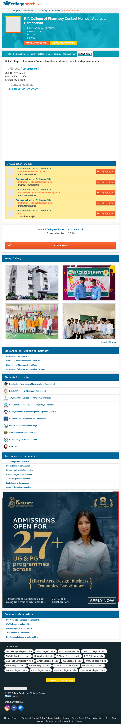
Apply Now (60, 245)
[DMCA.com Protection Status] (11, 696)
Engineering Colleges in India (19, 651)
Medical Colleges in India (65, 670)
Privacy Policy (78, 718)
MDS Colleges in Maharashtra (18, 633)
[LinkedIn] (21, 708)
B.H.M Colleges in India (39, 665)
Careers (79, 721)
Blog (108, 718)
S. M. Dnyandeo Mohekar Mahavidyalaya (26, 405)
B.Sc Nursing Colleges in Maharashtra (22, 637)
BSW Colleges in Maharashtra (18, 624)
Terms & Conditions (95, 718)
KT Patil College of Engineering (22, 419)
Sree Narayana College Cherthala (23, 432)
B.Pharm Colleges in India (68, 656)
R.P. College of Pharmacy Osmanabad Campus (25, 369)
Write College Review (63, 43)
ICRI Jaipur (14, 446)
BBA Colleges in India (45, 651)
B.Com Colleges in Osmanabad (18, 487)
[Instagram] (7, 708)
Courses (26, 718)
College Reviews (62, 718)
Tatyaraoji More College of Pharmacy (24, 398)
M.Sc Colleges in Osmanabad (18, 479)
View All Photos (108, 342)
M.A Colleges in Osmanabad (17, 461)
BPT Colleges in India (15, 665)
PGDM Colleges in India (16, 670)
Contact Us (51, 721)
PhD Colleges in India (40, 670)
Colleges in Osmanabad (22, 10)
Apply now (107, 172)
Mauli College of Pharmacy (20, 426)
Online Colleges (46, 718)
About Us (16, 718)
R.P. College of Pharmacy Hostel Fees (21, 365)
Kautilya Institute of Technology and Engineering (29, 412)
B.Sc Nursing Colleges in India (19, 661)
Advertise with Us (66, 721)
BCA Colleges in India (93, 656)
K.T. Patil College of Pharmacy (22, 391)
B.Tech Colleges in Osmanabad (19, 474)
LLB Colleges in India (43, 656)
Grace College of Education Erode (23, 439)
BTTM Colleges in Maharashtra (19, 628)
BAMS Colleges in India (95, 661)
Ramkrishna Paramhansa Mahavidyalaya (26, 384)
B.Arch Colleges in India (47, 661)
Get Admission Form (36, 43)
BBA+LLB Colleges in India (18, 656)
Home (7, 718)
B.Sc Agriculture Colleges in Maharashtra (23, 620)
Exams (34, 718)
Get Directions (29, 68)
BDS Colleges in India (71, 661)
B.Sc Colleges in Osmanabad (18, 466)
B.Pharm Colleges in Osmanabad (19, 470)
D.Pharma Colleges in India (66, 665)
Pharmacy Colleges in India (92, 670)
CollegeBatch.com (20, 693)
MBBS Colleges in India (92, 665)
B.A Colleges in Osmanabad (17, 483)
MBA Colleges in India (69, 651)
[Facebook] (14, 708)
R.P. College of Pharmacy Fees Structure (23, 361)
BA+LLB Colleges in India (94, 651)
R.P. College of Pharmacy (48, 10)
